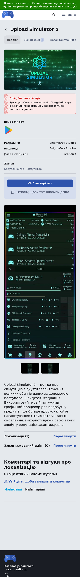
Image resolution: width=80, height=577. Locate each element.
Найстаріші (35, 489)
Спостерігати (42, 183)
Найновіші (13, 489)
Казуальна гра (14, 168)
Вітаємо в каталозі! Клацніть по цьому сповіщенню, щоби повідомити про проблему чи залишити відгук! (40, 5)
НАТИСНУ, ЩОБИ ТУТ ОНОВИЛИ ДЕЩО (42, 192)
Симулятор (34, 168)
